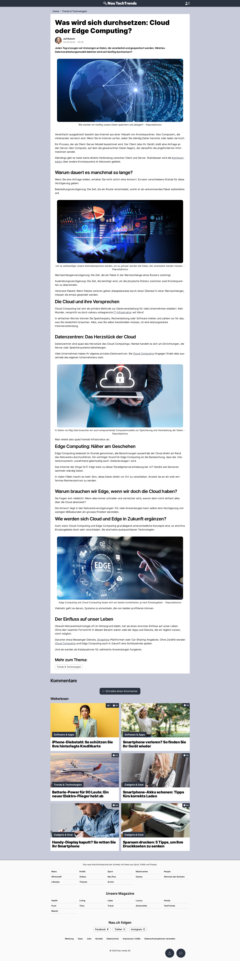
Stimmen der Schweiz (174, 876)
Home (56, 11)
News (54, 871)
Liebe (110, 900)
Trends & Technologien (74, 11)
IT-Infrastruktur (122, 312)
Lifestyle (55, 882)
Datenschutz (113, 938)
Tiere (81, 905)
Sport (110, 871)
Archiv (111, 882)
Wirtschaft (56, 876)
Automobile (141, 905)
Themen (83, 882)
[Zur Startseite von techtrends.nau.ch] (120, 3)
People (167, 871)
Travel (110, 905)
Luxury (139, 900)
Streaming (103, 639)
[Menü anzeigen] (187, 3)
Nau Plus (112, 876)
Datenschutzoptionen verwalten (159, 938)
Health (54, 900)
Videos (82, 876)
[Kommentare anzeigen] (180, 953)
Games (139, 876)
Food (53, 905)
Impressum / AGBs (132, 938)
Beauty (54, 911)
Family (167, 900)
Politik (82, 871)
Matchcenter (142, 871)
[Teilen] (169, 953)
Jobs (89, 938)
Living (82, 900)
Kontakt (99, 938)
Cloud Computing (143, 353)
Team (80, 938)
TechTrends (169, 905)
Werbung (69, 938)
